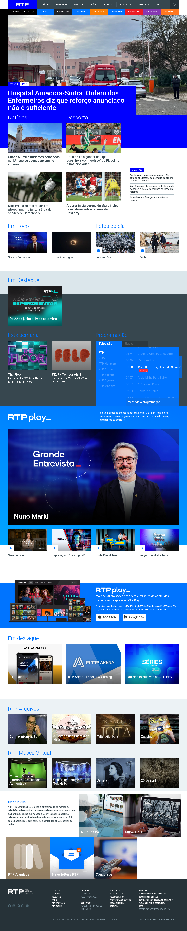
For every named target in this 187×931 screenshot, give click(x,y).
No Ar (142, 371)
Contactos (86, 909)
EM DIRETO (85, 894)
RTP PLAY (85, 891)
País (24, 84)
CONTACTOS (115, 891)
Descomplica (146, 360)
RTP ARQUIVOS (58, 903)
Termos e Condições (98, 919)
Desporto (61, 4)
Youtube (22, 906)
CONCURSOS (86, 903)
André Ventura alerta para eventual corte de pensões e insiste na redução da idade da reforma (152, 189)
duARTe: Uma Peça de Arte (155, 353)
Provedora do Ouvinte (120, 900)
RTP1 (102, 352)
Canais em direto (21, 12)
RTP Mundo (106, 375)
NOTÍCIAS (56, 891)
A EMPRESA (144, 891)
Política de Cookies (80, 919)
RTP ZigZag (126, 4)
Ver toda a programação (144, 402)
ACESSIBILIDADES (117, 903)
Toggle (174, 4)
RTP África (106, 369)
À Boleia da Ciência (150, 347)
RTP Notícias (107, 363)
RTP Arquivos (23, 709)
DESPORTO (56, 894)
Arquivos (144, 4)
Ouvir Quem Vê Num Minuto (156, 397)
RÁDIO (54, 900)
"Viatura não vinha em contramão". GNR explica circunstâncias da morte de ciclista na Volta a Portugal (151, 178)
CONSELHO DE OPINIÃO (148, 897)
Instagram (18, 906)
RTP (108, 4)
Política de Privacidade (61, 919)
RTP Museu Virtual (29, 753)
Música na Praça (149, 384)
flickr (27, 906)
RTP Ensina (57, 906)
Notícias (44, 4)
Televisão (79, 4)
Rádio (94, 4)
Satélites (114, 906)
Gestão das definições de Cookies (154, 909)
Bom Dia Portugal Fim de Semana (159, 367)
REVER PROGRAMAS (89, 897)
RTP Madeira (107, 386)
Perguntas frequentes (91, 906)
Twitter (14, 906)
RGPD (141, 906)
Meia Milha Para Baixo (152, 377)
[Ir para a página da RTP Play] (52, 417)
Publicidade (113, 919)
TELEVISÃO (56, 897)
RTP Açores (106, 380)
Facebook (9, 906)
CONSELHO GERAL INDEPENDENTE (153, 894)
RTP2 (102, 358)
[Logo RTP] (20, 891)
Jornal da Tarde (148, 391)
